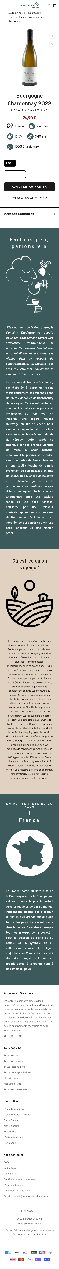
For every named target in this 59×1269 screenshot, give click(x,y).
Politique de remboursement (20, 1179)
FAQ (6, 1162)
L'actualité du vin (13, 1137)
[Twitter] (5, 1036)
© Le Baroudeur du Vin (30, 1218)
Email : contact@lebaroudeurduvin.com (26, 1196)
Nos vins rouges (13, 1078)
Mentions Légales (14, 1185)
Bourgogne (34, 13)
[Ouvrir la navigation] (4, 5)
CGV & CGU (11, 1173)
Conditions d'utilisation (17, 1190)
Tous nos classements (16, 1089)
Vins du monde (35, 17)
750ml (10, 163)
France (11, 17)
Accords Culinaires (19, 214)
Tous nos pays (12, 1055)
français (28, 1211)
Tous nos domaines (15, 1061)
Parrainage (10, 1143)
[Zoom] (52, 36)
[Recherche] (49, 5)
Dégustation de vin (14, 1109)
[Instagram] (12, 1036)
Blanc (21, 17)
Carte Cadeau (11, 1120)
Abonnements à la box (16, 1114)
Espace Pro (10, 1131)
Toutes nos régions (14, 1067)
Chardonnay (14, 21)
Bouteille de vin (16, 13)
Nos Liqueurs (11, 1126)
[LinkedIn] (20, 1036)
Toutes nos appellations (17, 1072)
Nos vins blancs (12, 1084)
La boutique (10, 1168)
